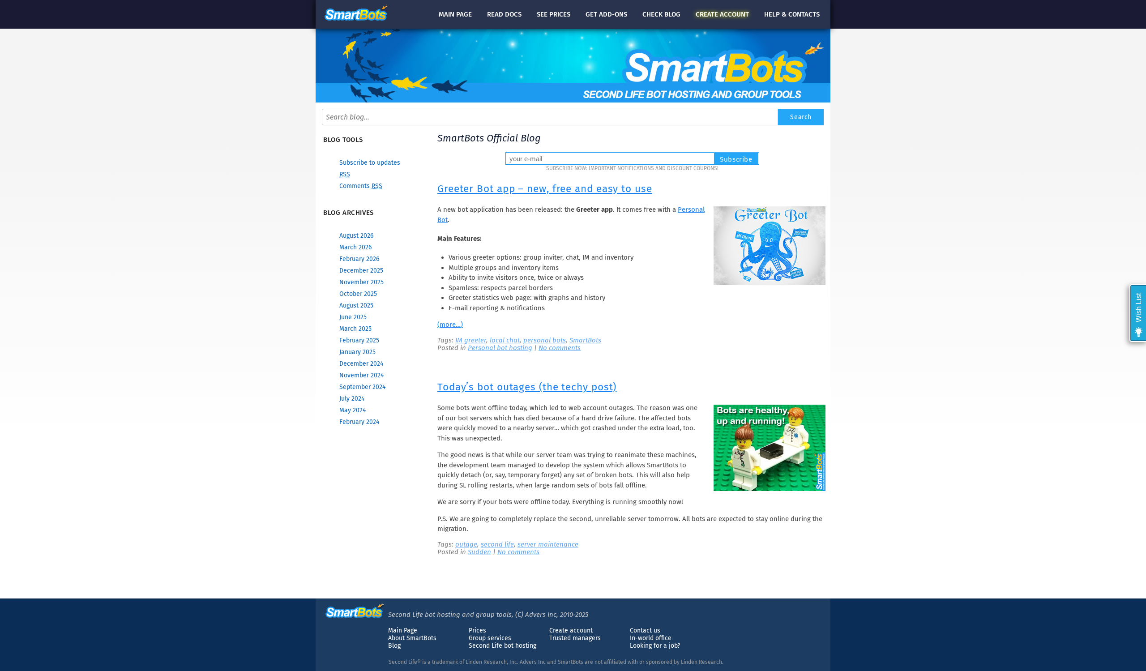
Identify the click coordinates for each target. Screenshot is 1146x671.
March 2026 (355, 247)
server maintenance (547, 544)
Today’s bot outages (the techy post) (526, 387)
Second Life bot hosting (502, 646)
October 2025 (358, 294)
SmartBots (585, 340)
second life (497, 544)
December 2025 (361, 270)
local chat (505, 340)
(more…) (450, 325)
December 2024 (361, 364)
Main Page (402, 630)
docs (504, 14)
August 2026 (356, 235)
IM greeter (470, 340)
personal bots (544, 340)
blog (661, 14)
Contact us (645, 630)
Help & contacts (792, 14)
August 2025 (356, 305)
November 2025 (361, 282)
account (722, 14)
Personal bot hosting (500, 348)
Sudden (479, 552)
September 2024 (362, 387)
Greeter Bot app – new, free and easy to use (544, 189)
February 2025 (359, 340)
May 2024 (352, 410)
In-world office (650, 638)
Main (455, 14)
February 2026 (359, 259)
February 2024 (359, 422)
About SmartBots (412, 638)
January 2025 (357, 352)
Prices (477, 630)
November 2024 (361, 375)
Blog (394, 646)
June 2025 (353, 317)
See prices (553, 14)
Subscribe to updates (369, 163)
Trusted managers (575, 638)
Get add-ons (606, 14)
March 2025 (355, 329)
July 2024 (351, 398)
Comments (360, 186)
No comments (560, 348)
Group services (490, 638)
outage (466, 544)
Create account (571, 630)
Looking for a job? (655, 646)
